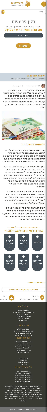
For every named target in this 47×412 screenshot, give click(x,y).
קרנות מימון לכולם (23, 329)
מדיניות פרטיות (23, 362)
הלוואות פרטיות (23, 318)
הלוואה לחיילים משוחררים (23, 342)
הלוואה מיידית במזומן (23, 316)
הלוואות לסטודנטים (23, 348)
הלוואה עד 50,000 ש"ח (23, 379)
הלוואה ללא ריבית (23, 314)
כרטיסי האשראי (17, 178)
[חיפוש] (3, 12)
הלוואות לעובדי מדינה (23, 350)
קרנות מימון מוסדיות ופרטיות (23, 331)
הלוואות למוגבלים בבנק (23, 346)
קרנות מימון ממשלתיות (23, 333)
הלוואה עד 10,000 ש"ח (23, 375)
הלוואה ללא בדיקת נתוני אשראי (23, 312)
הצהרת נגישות (23, 358)
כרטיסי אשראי (23, 320)
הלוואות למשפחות (36, 75)
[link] (32, 298)
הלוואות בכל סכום (23, 371)
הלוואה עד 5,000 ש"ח (23, 373)
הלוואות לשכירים (23, 352)
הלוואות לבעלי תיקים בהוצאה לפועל (23, 290)
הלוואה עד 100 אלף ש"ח (23, 381)
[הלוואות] (20, 3)
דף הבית (42, 79)
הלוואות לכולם (32, 79)
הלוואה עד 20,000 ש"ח (23, 377)
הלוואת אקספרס (23, 310)
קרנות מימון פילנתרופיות (23, 335)
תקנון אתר (23, 360)
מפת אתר (23, 364)
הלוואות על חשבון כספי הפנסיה (30, 184)
